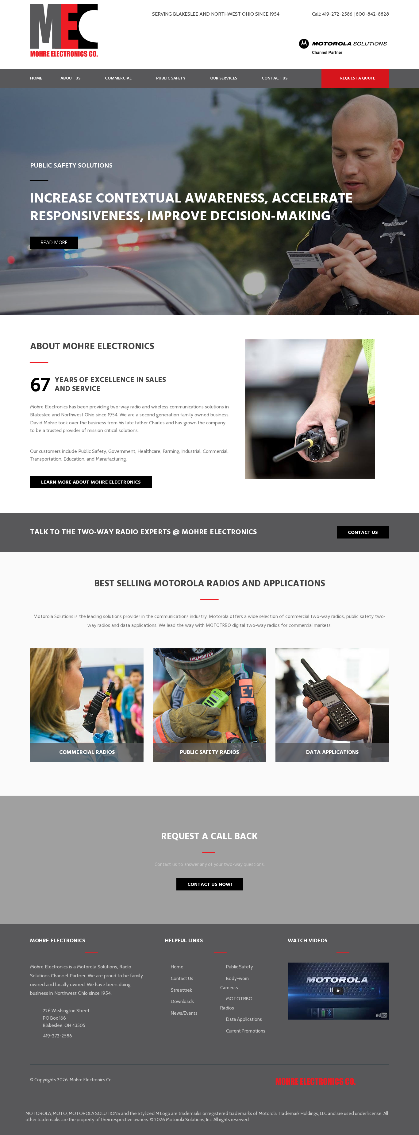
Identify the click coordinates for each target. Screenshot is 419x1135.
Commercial (118, 78)
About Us (70, 78)
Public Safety (171, 78)
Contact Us (274, 78)
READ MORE (54, 242)
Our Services (223, 78)
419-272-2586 (337, 14)
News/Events (184, 1013)
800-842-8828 (372, 14)
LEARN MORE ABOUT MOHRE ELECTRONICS (91, 482)
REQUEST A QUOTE (357, 78)
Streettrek (181, 990)
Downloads (182, 1001)
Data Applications (244, 1019)
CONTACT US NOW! (209, 884)
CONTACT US (363, 532)
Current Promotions (245, 1031)
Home (36, 78)
